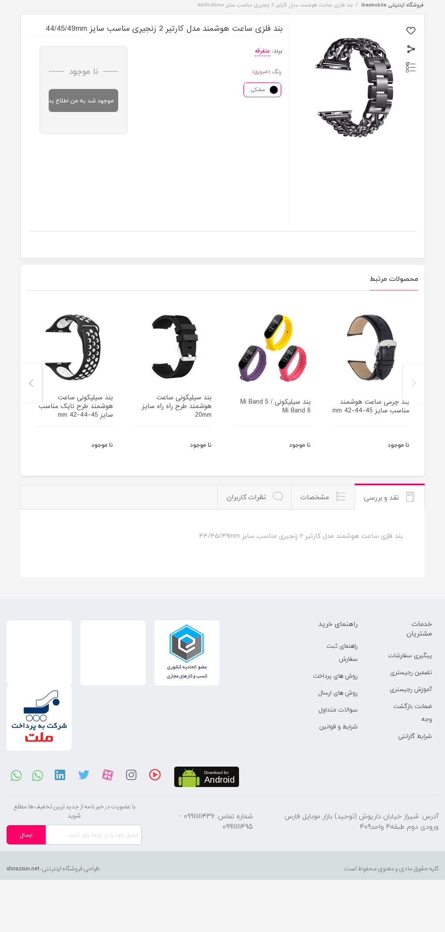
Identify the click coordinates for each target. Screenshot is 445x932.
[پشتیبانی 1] (16, 774)
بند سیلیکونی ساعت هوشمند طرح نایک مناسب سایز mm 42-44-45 (76, 406)
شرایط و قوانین (338, 726)
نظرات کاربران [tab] (247, 497)
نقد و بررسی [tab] (382, 497)
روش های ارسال (338, 692)
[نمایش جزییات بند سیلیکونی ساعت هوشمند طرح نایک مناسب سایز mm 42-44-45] (74, 347)
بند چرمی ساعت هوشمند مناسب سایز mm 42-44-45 (370, 406)
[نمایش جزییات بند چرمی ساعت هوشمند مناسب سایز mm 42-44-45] (371, 347)
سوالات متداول (338, 709)
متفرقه (262, 51)
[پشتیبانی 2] (37, 774)
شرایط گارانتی (415, 736)
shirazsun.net (23, 868)
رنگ (277, 72)
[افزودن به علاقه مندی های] (411, 31)
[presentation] (414, 383)
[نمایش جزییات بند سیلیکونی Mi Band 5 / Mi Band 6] (272, 347)
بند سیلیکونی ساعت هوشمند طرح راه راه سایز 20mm (177, 406)
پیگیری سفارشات (410, 655)
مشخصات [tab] (315, 497)
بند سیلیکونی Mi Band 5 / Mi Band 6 (275, 406)
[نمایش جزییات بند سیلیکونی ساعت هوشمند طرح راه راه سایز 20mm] (173, 347)
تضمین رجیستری (411, 672)
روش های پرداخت (335, 675)
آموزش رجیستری (411, 689)
